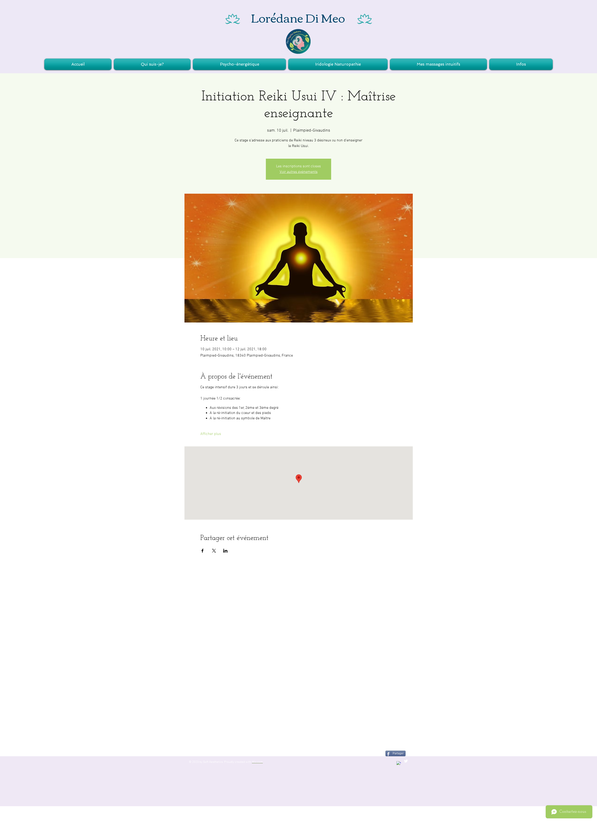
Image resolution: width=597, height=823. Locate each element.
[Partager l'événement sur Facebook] (202, 551)
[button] (239, 64)
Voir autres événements (299, 172)
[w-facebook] (398, 763)
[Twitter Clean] (406, 761)
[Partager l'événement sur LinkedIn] (225, 551)
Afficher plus (210, 434)
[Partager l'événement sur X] (214, 551)
